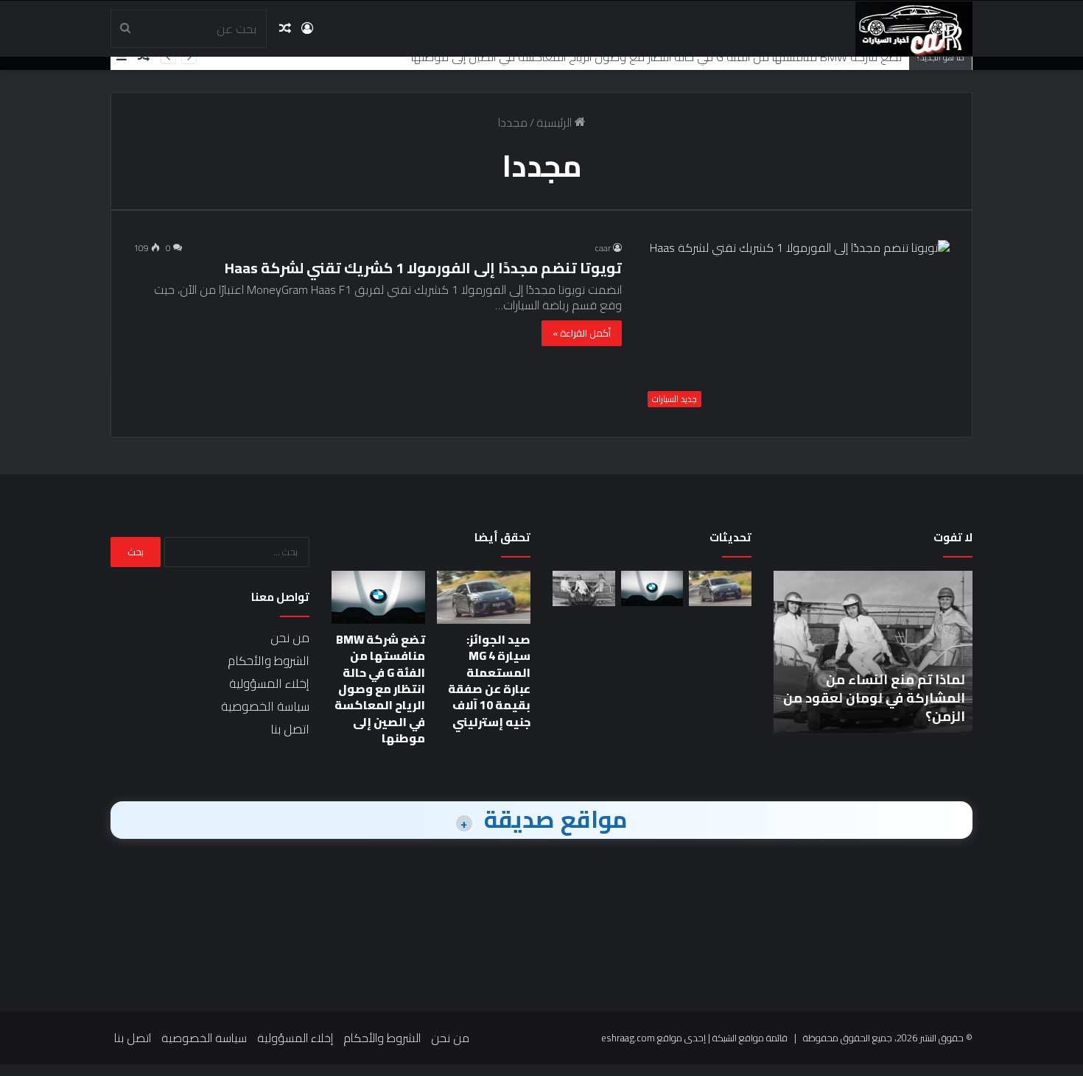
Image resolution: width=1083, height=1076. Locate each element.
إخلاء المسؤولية (269, 683)
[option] (873, 652)
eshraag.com (628, 1038)
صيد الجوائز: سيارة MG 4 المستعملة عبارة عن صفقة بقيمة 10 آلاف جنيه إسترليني (489, 680)
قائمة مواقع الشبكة (750, 1038)
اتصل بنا (289, 729)
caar (603, 247)
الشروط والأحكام (268, 660)
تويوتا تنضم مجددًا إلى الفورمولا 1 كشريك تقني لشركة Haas (423, 267)
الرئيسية (555, 122)
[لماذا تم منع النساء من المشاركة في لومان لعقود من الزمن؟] (584, 588)
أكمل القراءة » (582, 333)
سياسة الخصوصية (265, 706)
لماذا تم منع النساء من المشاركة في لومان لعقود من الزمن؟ (874, 697)
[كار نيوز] (913, 28)
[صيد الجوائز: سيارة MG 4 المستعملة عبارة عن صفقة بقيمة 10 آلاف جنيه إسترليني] (720, 588)
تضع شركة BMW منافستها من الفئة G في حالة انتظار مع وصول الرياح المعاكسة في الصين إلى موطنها (656, 57)
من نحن (289, 638)
